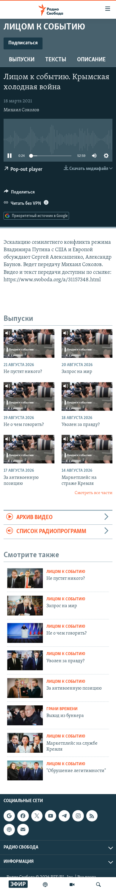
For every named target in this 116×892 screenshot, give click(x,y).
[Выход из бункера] (25, 715)
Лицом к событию (65, 572)
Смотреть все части (93, 493)
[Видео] (72, 884)
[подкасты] (45, 884)
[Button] (19, 193)
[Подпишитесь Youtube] (50, 815)
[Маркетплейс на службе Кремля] (25, 743)
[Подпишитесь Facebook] (23, 815)
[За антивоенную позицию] (29, 449)
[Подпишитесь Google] (9, 815)
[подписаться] (23, 829)
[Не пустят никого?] (29, 343)
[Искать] (98, 884)
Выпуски (22, 60)
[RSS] (92, 815)
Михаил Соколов (21, 110)
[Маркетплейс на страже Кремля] (87, 449)
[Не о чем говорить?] (29, 396)
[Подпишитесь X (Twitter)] (37, 815)
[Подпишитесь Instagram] (78, 815)
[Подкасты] (9, 829)
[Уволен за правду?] (87, 396)
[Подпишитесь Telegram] (64, 815)
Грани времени (62, 709)
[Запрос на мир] (87, 343)
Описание (91, 60)
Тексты (55, 60)
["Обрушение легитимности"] (25, 770)
